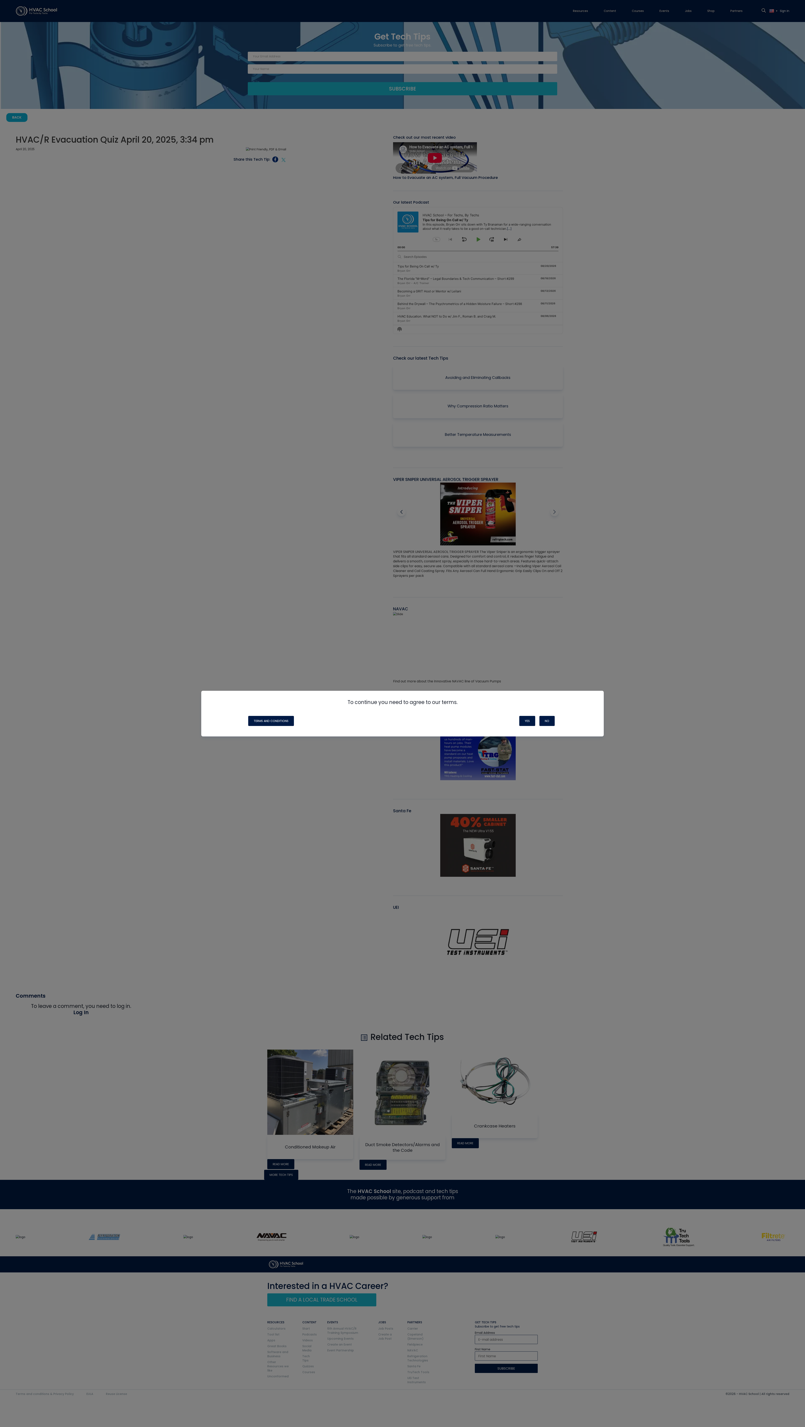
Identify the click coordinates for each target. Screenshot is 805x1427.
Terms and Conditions (271, 721)
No (547, 721)
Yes (527, 721)
